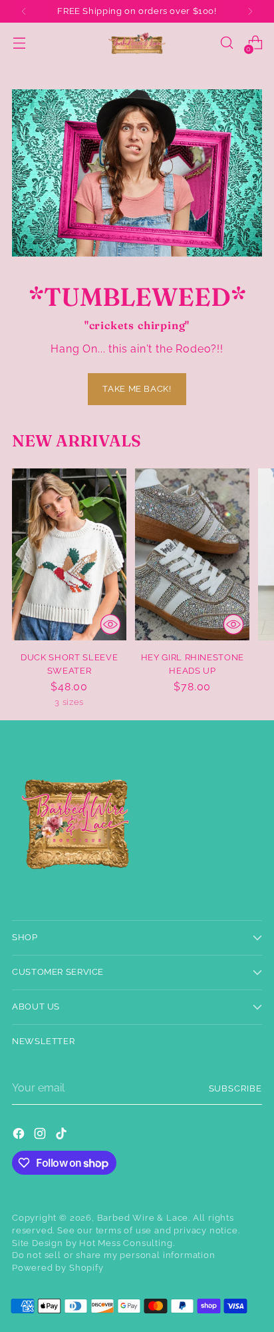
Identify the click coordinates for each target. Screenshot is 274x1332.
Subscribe (236, 1088)
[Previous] (24, 11)
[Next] (250, 11)
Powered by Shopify (58, 1268)
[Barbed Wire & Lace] (137, 43)
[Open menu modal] (19, 43)
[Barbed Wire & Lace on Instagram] (41, 1136)
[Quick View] (110, 624)
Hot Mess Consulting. (126, 1243)
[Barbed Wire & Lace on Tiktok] (62, 1136)
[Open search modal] (226, 43)
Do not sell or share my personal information (113, 1255)
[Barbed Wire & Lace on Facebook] (20, 1136)
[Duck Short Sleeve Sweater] (69, 554)
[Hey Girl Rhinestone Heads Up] (192, 554)
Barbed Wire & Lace (143, 1218)
